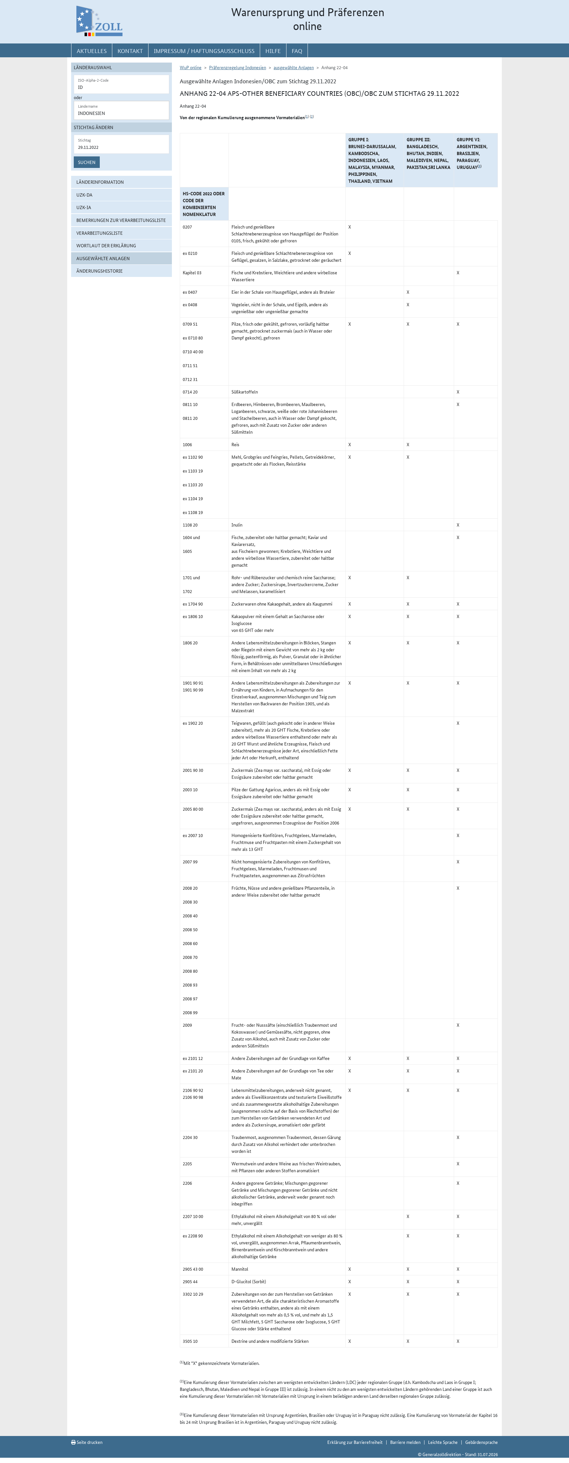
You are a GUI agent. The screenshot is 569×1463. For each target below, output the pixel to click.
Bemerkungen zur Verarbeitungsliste (121, 220)
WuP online (191, 67)
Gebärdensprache (481, 1442)
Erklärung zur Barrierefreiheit (355, 1442)
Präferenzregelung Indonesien (237, 67)
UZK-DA (84, 194)
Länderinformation (100, 181)
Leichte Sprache (443, 1442)
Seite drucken (89, 1442)
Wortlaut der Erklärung (106, 245)
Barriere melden (405, 1442)
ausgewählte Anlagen (103, 258)
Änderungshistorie (99, 270)
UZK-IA (83, 207)
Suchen (86, 162)
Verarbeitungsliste (99, 233)
